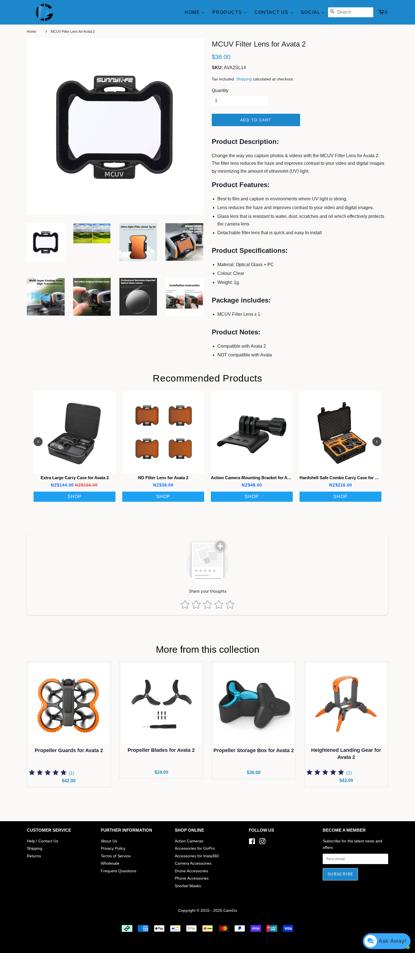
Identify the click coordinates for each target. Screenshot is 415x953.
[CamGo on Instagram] (262, 842)
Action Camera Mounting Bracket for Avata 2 (255, 477)
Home (193, 12)
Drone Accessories (191, 871)
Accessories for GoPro (195, 848)
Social (311, 12)
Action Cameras (189, 841)
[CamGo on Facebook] (252, 842)
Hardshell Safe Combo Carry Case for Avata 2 (344, 477)
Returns (34, 856)
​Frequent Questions (118, 871)
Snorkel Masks (188, 886)
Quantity (220, 90)
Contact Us (272, 12)
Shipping (244, 79)
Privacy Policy (113, 848)
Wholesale (110, 863)
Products (227, 12)
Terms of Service (116, 856)
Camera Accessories (193, 863)
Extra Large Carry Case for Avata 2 (75, 477)
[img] (48, 773)
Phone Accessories (192, 878)
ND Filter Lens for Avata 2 (163, 477)
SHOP (74, 496)
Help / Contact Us (42, 841)
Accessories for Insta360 (197, 856)
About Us (109, 841)
